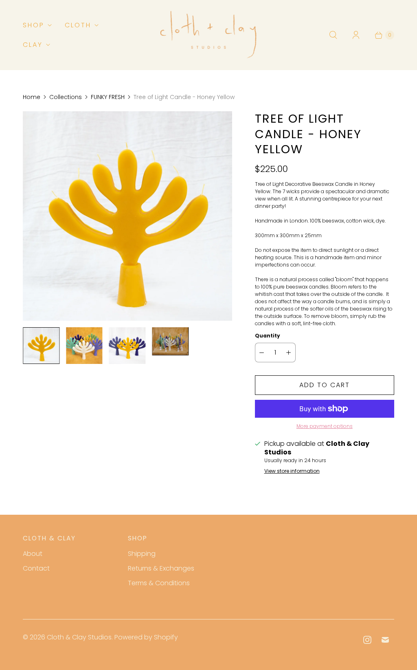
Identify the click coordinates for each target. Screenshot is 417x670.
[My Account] (356, 35)
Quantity (267, 335)
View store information (292, 471)
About (32, 553)
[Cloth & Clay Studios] (208, 35)
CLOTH (78, 25)
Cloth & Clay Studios (79, 637)
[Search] (333, 35)
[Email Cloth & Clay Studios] (385, 640)
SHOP (33, 25)
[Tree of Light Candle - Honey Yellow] (127, 216)
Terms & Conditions (159, 583)
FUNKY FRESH (108, 97)
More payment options (324, 426)
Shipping (142, 553)
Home (31, 97)
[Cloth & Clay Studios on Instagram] (367, 640)
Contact (36, 568)
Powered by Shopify (146, 637)
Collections (65, 97)
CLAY (33, 44)
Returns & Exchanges (161, 568)
